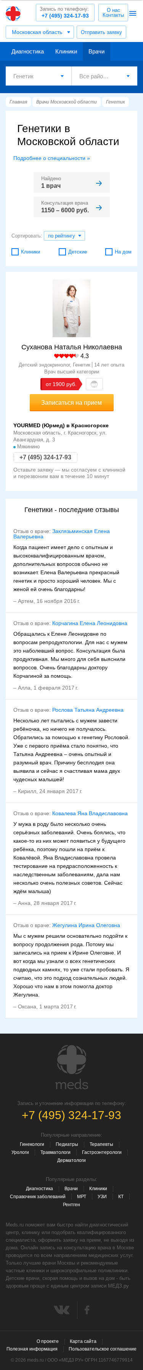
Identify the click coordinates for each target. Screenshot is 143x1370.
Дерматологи (71, 1160)
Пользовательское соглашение (103, 1349)
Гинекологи (32, 1144)
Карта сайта (83, 1341)
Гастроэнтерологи (102, 1152)
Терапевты (101, 1144)
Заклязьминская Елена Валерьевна (61, 534)
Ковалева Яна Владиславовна (90, 813)
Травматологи (55, 1152)
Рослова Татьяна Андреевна (88, 710)
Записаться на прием (71, 402)
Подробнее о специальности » (51, 158)
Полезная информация (32, 1349)
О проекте (48, 1341)
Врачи (96, 51)
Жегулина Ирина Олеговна (86, 925)
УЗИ (102, 1196)
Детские (77, 252)
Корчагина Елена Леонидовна (89, 623)
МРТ (81, 1196)
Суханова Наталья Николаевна (71, 347)
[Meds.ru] (71, 1067)
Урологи (20, 1152)
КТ (121, 1196)
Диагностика (27, 51)
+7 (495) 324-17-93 (64, 12)
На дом (123, 252)
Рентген (71, 1204)
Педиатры (67, 1144)
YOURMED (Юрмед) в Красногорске (61, 425)
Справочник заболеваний (38, 1196)
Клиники (66, 51)
